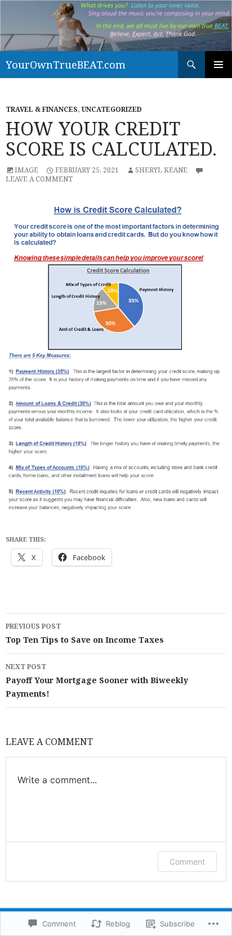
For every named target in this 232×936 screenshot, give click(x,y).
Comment (187, 861)
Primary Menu (218, 64)
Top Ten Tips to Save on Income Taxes (85, 633)
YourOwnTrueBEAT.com (66, 64)
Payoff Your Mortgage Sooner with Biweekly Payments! (97, 680)
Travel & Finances (42, 109)
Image (26, 170)
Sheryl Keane (161, 170)
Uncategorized (112, 109)
